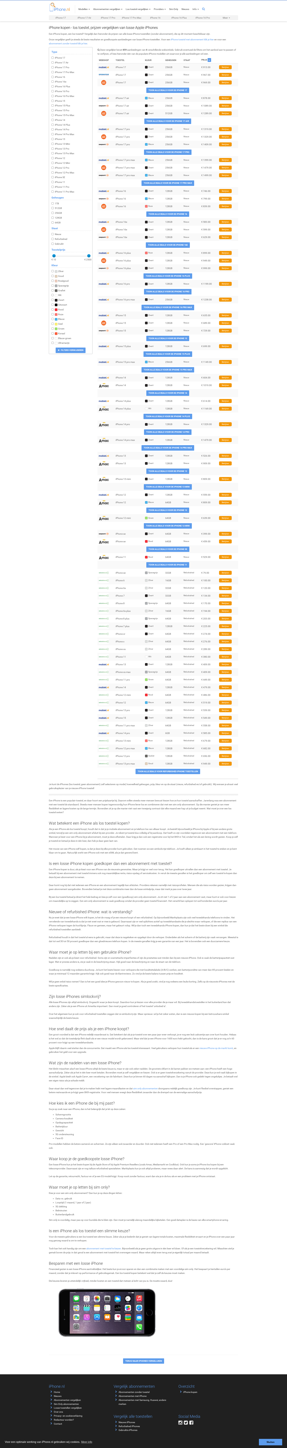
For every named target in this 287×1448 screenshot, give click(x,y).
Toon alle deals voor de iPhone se (167, 549)
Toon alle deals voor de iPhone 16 (167, 214)
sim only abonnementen (145, 1088)
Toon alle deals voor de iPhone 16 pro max (168, 307)
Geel (60, 323)
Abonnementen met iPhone (132, 1396)
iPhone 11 (60, 182)
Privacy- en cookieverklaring (68, 1415)
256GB (58, 213)
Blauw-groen (64, 338)
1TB (57, 203)
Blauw (61, 319)
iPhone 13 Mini (62, 144)
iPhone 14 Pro (62, 129)
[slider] (54, 255)
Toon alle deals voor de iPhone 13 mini (168, 486)
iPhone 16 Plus (179, 17)
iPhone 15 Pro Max (64, 115)
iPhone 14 (60, 120)
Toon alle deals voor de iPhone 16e (168, 245)
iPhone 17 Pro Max (131, 17)
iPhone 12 (60, 158)
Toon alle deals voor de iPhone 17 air (167, 121)
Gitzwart (62, 304)
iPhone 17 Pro (108, 17)
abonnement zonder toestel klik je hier (68, 43)
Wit (59, 295)
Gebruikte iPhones (128, 1430)
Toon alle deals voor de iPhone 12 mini (168, 525)
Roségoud (63, 281)
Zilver (61, 271)
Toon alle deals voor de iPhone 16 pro (167, 291)
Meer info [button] (86, 1442)
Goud (61, 276)
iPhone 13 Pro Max (64, 153)
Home (57, 1392)
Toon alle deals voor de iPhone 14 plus (168, 416)
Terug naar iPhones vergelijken (143, 1361)
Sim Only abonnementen (66, 1404)
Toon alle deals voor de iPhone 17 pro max (168, 183)
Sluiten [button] (271, 1442)
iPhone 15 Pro (62, 110)
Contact (58, 1423)
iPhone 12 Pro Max (64, 172)
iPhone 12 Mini (62, 163)
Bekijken (225, 67)
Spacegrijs (63, 285)
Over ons (58, 1411)
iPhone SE (60, 177)
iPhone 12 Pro (62, 167)
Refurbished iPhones (129, 1426)
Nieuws (57, 1396)
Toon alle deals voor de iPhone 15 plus (168, 354)
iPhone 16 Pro (202, 17)
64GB (58, 222)
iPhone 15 (60, 101)
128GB (58, 217)
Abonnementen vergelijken (67, 1400)
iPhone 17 (60, 17)
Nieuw (58, 234)
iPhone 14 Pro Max (64, 134)
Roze (60, 314)
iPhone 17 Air (84, 17)
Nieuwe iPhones (127, 1422)
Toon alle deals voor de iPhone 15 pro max (168, 369)
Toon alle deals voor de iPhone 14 (167, 393)
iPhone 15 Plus (62, 105)
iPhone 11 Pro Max (64, 191)
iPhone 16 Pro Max (64, 96)
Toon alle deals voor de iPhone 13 (167, 471)
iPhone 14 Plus (62, 124)
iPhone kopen (190, 1392)
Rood (61, 309)
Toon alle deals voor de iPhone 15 (167, 338)
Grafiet (61, 290)
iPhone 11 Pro (62, 187)
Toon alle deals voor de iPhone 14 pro (167, 432)
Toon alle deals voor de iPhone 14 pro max (168, 447)
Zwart (61, 300)
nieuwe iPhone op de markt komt (216, 1048)
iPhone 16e (60, 81)
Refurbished (61, 239)
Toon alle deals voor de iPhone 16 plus (168, 276)
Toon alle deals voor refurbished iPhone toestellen (168, 771)
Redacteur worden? (64, 1419)
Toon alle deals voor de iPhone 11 (167, 564)
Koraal (61, 333)
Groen (61, 328)
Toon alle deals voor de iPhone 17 (167, 90)
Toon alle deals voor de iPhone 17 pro (167, 152)
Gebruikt (59, 243)
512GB (58, 208)
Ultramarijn (64, 343)
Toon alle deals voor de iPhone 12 (167, 510)
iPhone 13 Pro (62, 148)
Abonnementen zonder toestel (134, 1392)
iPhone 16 (155, 17)
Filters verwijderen (71, 350)
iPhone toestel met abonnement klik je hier (192, 39)
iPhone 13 (60, 139)
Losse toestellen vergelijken (68, 1408)
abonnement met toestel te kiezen (103, 1248)
